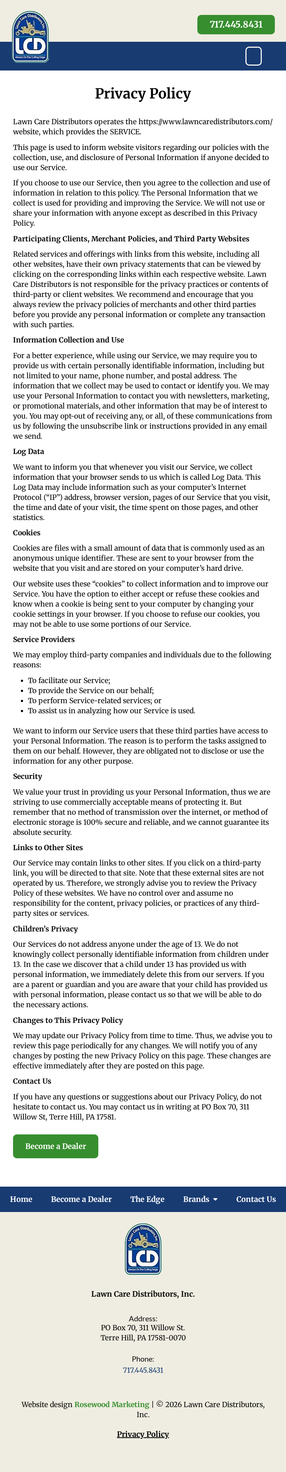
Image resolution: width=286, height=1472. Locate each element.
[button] (253, 56)
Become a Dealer (81, 1199)
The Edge (147, 1199)
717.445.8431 (143, 1370)
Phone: (143, 1358)
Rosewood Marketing (111, 1404)
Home (21, 1199)
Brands (196, 1199)
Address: (143, 1318)
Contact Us (256, 1199)
